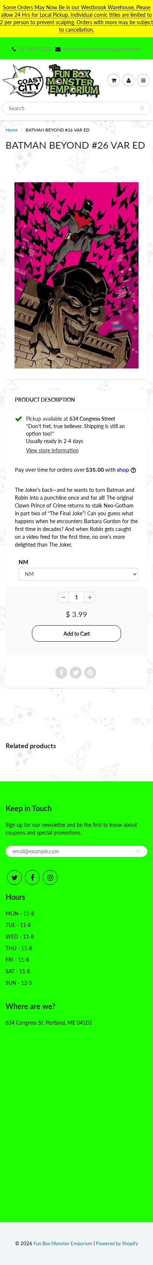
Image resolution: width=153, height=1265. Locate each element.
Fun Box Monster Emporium (62, 1243)
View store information (52, 450)
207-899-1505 (35, 49)
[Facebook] (32, 877)
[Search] (142, 108)
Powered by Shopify (117, 1243)
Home (11, 130)
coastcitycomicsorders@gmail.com (102, 49)
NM (23, 562)
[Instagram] (50, 877)
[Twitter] (14, 877)
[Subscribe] (138, 851)
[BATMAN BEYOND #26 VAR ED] (76, 275)
